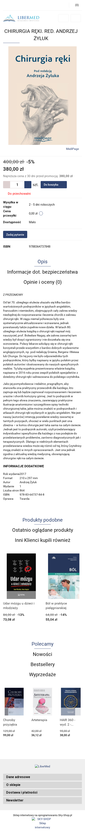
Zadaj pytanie (15, 234)
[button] (42, 777)
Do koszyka (51, 184)
